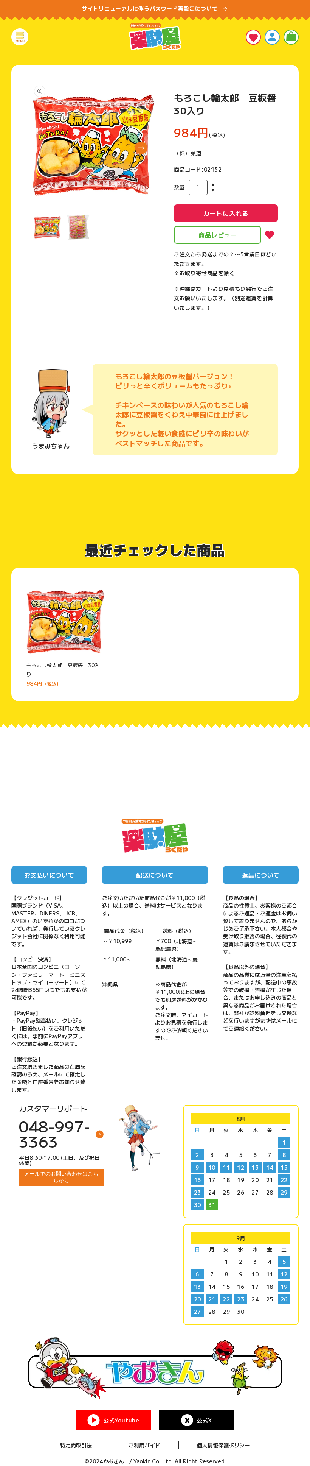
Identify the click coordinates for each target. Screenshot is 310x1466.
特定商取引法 (76, 1445)
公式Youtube (121, 1420)
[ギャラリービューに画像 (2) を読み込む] (78, 227)
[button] (19, 36)
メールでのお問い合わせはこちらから (61, 1177)
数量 (179, 187)
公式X (204, 1420)
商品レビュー (217, 234)
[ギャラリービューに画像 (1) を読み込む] (47, 227)
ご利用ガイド (144, 1445)
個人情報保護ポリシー (223, 1445)
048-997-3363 (54, 1133)
